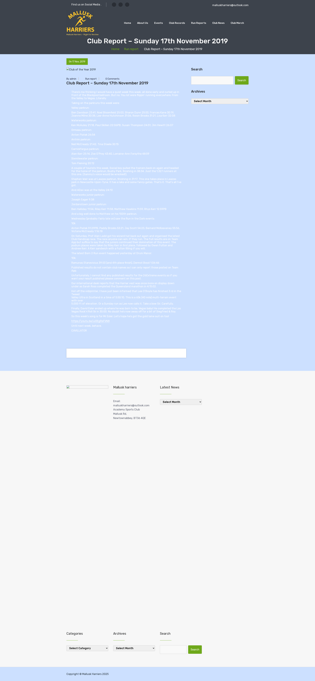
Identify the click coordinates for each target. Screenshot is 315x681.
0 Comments (112, 78)
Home (127, 23)
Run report (131, 49)
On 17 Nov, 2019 (77, 61)
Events (158, 23)
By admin (71, 78)
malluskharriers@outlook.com (230, 5)
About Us (142, 23)
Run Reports (198, 23)
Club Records (177, 23)
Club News (218, 23)
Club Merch (237, 23)
